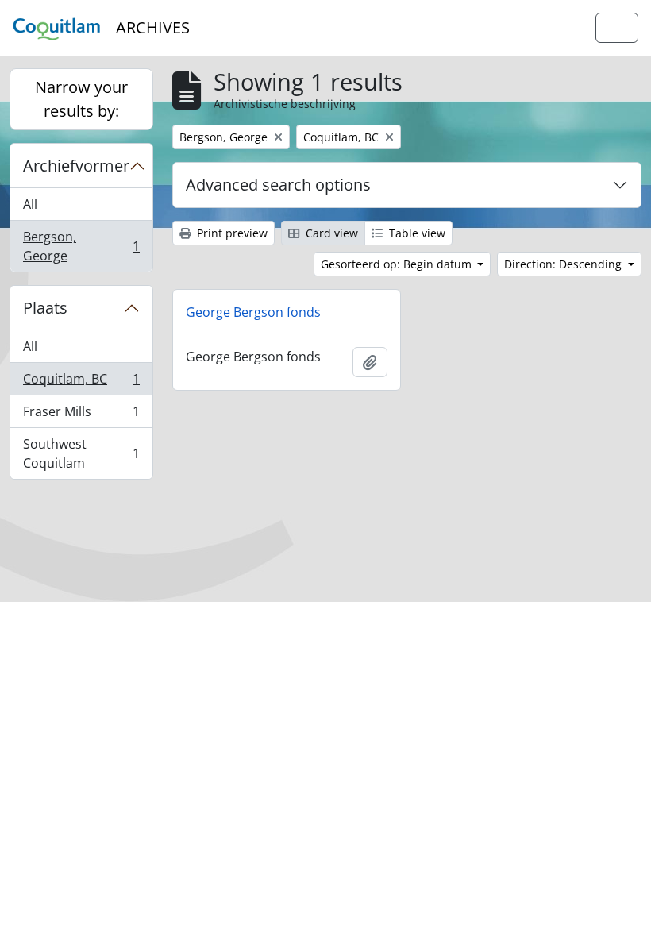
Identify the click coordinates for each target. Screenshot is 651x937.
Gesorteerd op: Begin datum (398, 264)
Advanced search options (278, 184)
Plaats (45, 307)
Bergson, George (81, 246)
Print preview (231, 233)
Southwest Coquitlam (81, 453)
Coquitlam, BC (81, 382)
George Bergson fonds (253, 312)
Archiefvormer (76, 165)
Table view (415, 233)
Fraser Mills (81, 415)
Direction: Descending (564, 264)
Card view (330, 233)
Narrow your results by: (81, 98)
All (30, 204)
